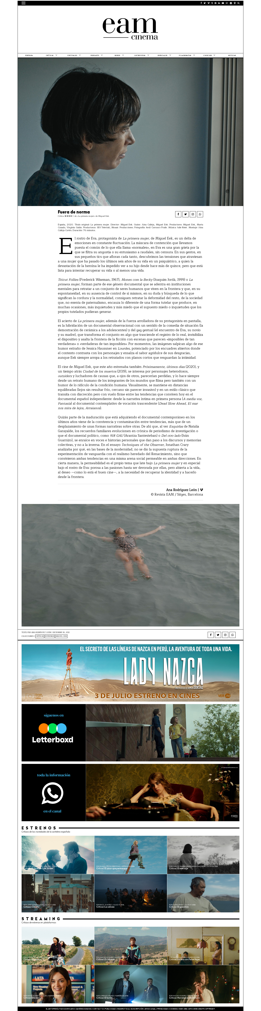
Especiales (162, 55)
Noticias (232, 55)
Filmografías (185, 55)
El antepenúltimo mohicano (70, 10)
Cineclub (207, 55)
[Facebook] (178, 214)
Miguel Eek (61, 636)
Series (117, 55)
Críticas (49, 55)
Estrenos (49, 636)
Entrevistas (140, 55)
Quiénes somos (83, 1009)
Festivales (72, 55)
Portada (29, 55)
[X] (185, 214)
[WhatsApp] (200, 214)
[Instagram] (193, 214)
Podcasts (95, 55)
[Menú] (23, 3)
